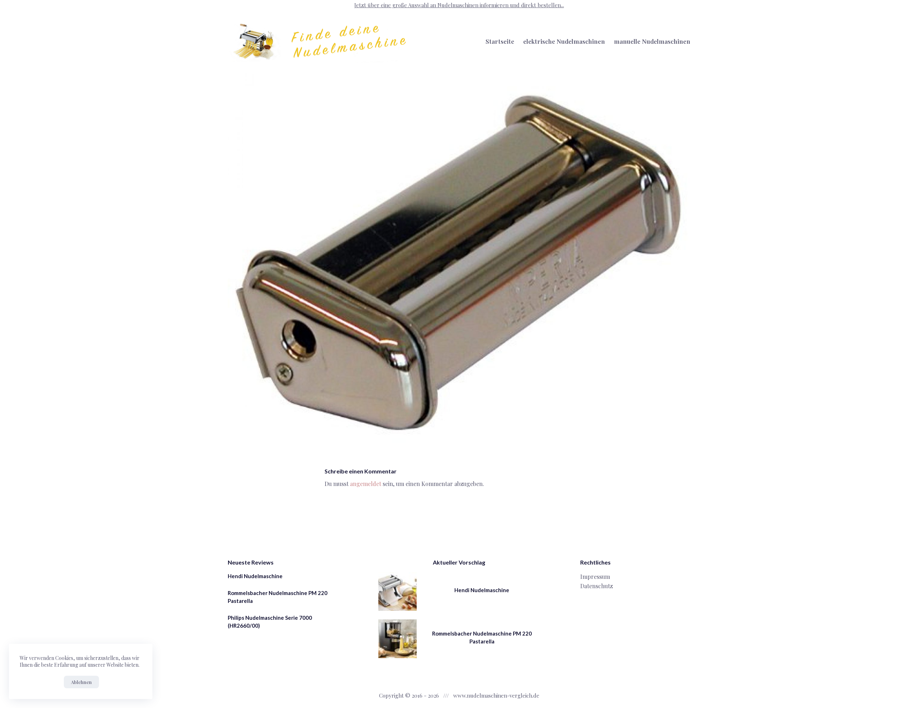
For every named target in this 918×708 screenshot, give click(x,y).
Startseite (500, 41)
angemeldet (365, 483)
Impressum (595, 576)
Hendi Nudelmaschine (255, 576)
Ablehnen (81, 682)
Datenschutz (596, 586)
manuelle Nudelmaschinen (652, 41)
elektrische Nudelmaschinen (564, 41)
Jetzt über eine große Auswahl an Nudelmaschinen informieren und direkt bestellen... (459, 5)
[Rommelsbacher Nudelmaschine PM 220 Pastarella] (397, 638)
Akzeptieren (40, 682)
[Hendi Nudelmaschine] (397, 591)
